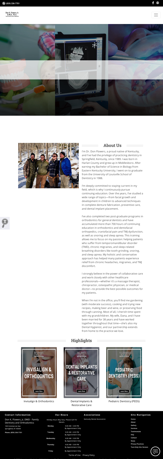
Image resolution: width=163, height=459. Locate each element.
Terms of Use (75, 455)
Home (133, 419)
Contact (134, 438)
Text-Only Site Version (139, 447)
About (133, 422)
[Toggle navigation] (156, 15)
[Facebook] (153, 2)
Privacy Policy (89, 455)
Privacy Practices (137, 444)
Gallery (133, 425)
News (133, 441)
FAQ (132, 435)
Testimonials (136, 431)
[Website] (157, 2)
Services (134, 428)
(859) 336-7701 (13, 3)
